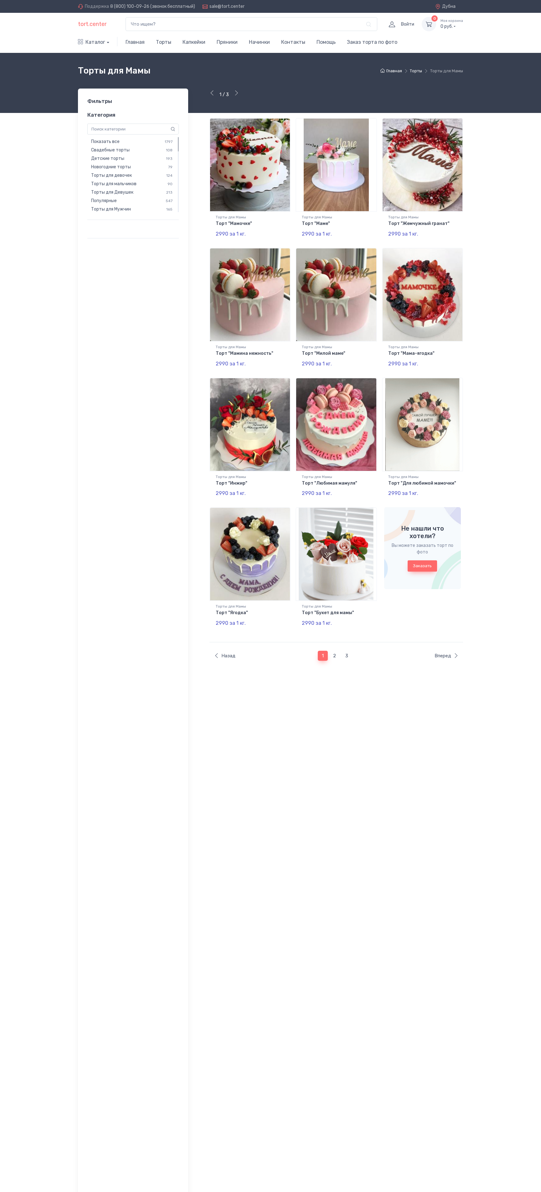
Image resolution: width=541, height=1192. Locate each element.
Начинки (259, 42)
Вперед (443, 656)
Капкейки (194, 42)
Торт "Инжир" (231, 483)
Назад (228, 656)
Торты (163, 42)
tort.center (92, 24)
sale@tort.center (227, 6)
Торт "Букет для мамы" (328, 612)
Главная (135, 42)
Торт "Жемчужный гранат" (419, 223)
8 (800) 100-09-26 (129, 6)
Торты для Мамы (231, 217)
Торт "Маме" (316, 223)
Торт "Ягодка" (232, 612)
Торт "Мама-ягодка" (411, 353)
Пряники (227, 42)
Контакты (293, 42)
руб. (452, 24)
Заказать (422, 565)
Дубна (449, 6)
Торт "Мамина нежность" (244, 353)
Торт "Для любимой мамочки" (422, 483)
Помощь (326, 42)
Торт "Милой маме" (323, 353)
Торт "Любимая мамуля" (329, 483)
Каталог (95, 42)
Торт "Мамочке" (234, 223)
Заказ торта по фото (372, 42)
